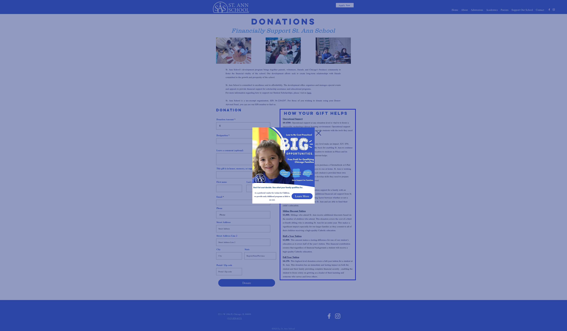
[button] (318, 133)
